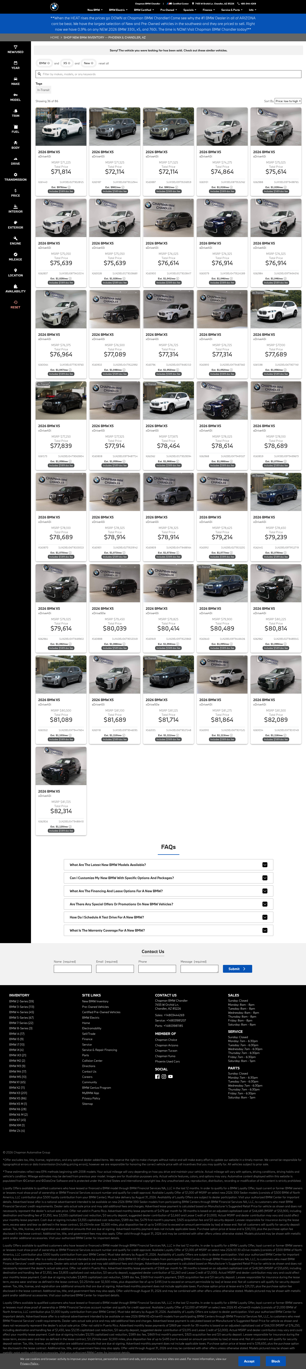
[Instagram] (164, 1076)
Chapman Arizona (166, 1045)
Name (65, 961)
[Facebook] (157, 1076)
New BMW (93, 10)
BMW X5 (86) (17, 1098)
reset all (104, 63)
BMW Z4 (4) (17, 1130)
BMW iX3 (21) (17, 1055)
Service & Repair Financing (99, 1050)
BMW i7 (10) (16, 1044)
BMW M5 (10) (17, 1077)
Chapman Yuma (165, 1056)
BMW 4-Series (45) (21, 1012)
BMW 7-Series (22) (21, 1023)
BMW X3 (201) (18, 1093)
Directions (88, 1066)
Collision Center (92, 1060)
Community (89, 1082)
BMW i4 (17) (16, 1033)
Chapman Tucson (166, 1050)
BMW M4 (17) (17, 1071)
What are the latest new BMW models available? (108, 865)
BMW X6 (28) (17, 1109)
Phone (142, 961)
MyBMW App (90, 1093)
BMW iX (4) (16, 1050)
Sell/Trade (88, 1033)
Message (193, 961)
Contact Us (89, 1071)
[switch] (43, 90)
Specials (188, 10)
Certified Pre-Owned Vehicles (101, 1012)
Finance (207, 10)
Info (251, 10)
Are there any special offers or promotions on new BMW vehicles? (121, 904)
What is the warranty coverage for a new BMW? (107, 930)
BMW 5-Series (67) (21, 1017)
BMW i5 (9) (16, 1039)
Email (107, 961)
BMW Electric (117, 10)
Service (87, 1044)
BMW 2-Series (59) (21, 1001)
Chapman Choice (166, 1040)
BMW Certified (142, 10)
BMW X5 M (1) (18, 1104)
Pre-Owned (167, 10)
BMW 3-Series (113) (21, 1007)
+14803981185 (173, 1026)
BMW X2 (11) (17, 1087)
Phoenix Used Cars (167, 1061)
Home (54, 37)
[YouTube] (170, 1076)
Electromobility (91, 1028)
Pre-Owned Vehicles (95, 1007)
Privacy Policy (91, 1098)
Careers (87, 1077)
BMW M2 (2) (17, 1060)
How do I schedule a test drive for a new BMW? (107, 917)
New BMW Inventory (95, 1001)
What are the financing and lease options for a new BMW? (116, 891)
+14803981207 (176, 1020)
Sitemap (87, 1104)
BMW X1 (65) (17, 1082)
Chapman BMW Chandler (147, 3)
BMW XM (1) (17, 1125)
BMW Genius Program (96, 1087)
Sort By (269, 101)
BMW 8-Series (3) (20, 1028)
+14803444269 (174, 1015)
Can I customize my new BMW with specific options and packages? (122, 878)
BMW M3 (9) (17, 1066)
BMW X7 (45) (17, 1120)
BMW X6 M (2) (18, 1114)
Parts (85, 1055)
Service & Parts (230, 10)
